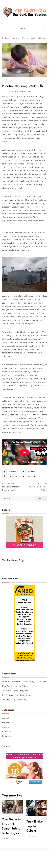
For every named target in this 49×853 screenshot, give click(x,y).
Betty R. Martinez (24, 91)
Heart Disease (8, 722)
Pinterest (13, 476)
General (5, 81)
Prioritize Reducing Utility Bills (15, 691)
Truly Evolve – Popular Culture (37, 488)
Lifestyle (5, 727)
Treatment (6, 736)
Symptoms (6, 731)
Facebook (13, 472)
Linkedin (31, 476)
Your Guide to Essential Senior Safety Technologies (24, 682)
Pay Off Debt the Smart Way (14, 700)
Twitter (31, 472)
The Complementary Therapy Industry (10, 488)
